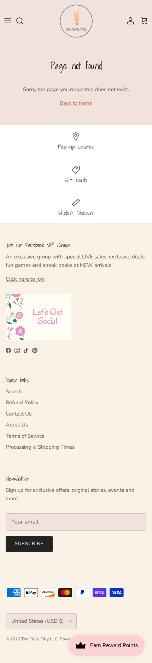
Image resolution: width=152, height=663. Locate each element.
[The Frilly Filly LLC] (76, 21)
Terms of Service (25, 436)
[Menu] (8, 21)
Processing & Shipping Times (40, 446)
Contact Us (18, 413)
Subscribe (29, 543)
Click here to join (25, 278)
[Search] (23, 21)
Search (14, 391)
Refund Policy (22, 402)
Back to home (76, 103)
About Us (17, 424)
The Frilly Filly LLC (39, 639)
